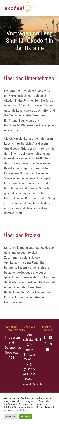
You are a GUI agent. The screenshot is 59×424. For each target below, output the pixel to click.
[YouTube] (50, 337)
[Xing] (47, 349)
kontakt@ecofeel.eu (36, 384)
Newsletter (12, 352)
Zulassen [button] (25, 416)
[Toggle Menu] (52, 8)
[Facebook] (44, 337)
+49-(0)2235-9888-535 (29, 369)
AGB (11, 357)
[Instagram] (44, 343)
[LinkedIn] (50, 343)
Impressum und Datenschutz (13, 342)
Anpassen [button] (10, 416)
